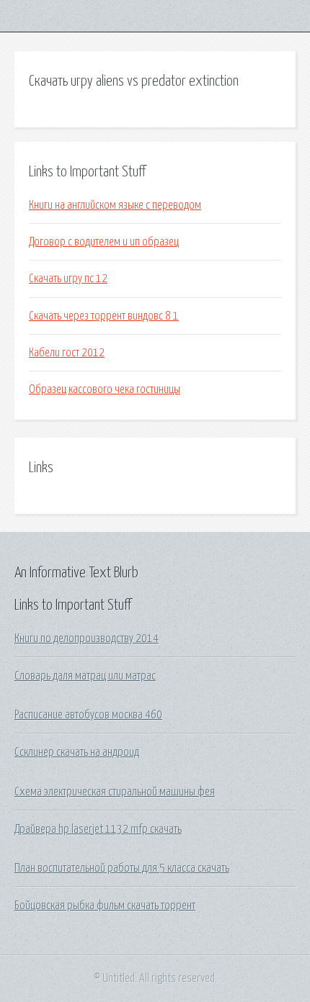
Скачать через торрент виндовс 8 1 (104, 316)
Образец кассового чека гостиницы (104, 389)
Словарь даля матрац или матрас (85, 676)
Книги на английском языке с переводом (115, 205)
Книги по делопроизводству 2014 (86, 638)
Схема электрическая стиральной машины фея (114, 792)
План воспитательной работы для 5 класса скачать (121, 868)
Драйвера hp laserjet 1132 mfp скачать (98, 829)
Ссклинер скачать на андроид (76, 752)
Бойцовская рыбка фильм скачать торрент (104, 905)
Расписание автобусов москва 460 (88, 715)
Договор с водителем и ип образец (104, 242)
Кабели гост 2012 (67, 352)
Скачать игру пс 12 (68, 278)
